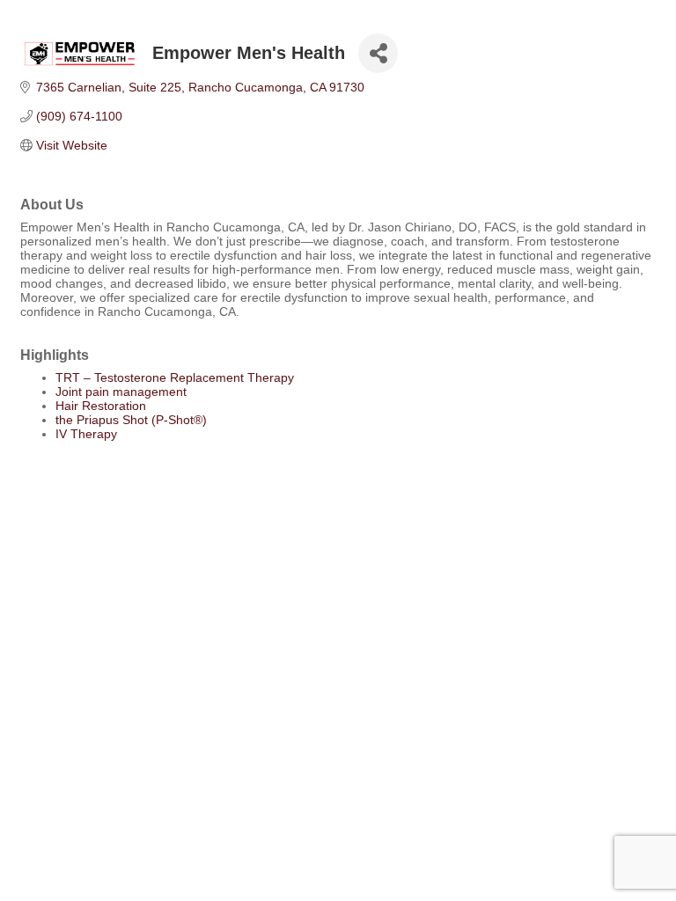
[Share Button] (378, 53)
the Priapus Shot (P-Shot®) (131, 420)
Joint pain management (121, 392)
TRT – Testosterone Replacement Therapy (174, 377)
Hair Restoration (100, 406)
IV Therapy (86, 434)
